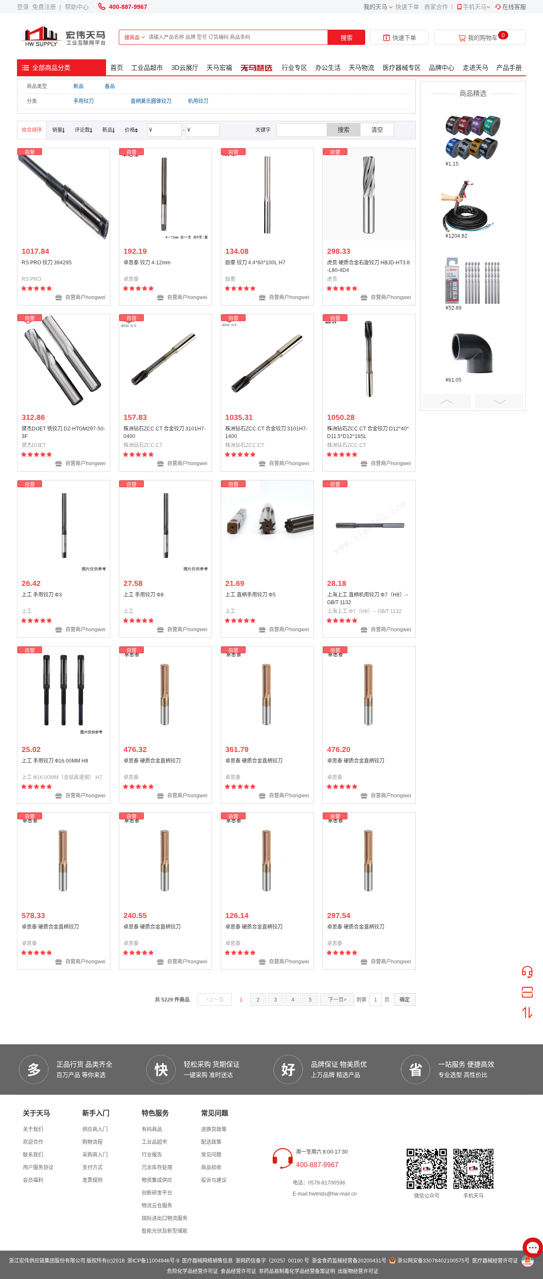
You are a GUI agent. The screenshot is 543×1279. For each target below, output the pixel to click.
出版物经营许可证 (358, 1271)
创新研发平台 (157, 1193)
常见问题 (211, 1155)
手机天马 (475, 6)
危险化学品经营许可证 (192, 1271)
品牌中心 (441, 67)
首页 (116, 67)
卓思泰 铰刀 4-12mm (147, 263)
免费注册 (45, 6)
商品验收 (211, 1168)
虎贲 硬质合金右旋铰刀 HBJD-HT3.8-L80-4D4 (368, 266)
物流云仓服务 (157, 1206)
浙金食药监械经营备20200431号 (349, 1261)
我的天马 (375, 6)
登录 (24, 6)
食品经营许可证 (238, 1271)
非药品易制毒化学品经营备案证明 (297, 1271)
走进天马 (475, 67)
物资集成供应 (157, 1180)
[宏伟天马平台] (63, 36)
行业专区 (294, 67)
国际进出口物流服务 (165, 1218)
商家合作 (436, 6)
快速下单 (407, 6)
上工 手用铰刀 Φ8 (143, 595)
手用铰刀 (83, 101)
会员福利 (33, 1180)
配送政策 (211, 1142)
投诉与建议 (214, 1180)
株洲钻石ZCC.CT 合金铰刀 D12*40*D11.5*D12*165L (368, 432)
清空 (377, 129)
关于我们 (33, 1129)
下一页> (337, 1000)
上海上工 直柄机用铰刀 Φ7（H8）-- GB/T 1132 (367, 598)
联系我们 (33, 1155)
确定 (405, 1000)
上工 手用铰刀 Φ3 (42, 595)
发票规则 (92, 1180)
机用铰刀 (198, 101)
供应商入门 (95, 1129)
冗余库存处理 (157, 1168)
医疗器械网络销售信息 (207, 1261)
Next (499, 401)
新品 (78, 86)
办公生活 (328, 67)
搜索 (347, 37)
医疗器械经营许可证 (495, 1261)
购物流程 (92, 1142)
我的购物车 (483, 38)
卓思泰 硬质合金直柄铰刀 (152, 761)
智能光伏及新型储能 (165, 1231)
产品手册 (509, 67)
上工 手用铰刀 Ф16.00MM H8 (55, 761)
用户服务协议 (38, 1168)
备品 (110, 86)
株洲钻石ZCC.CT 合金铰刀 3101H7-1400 (266, 432)
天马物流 (361, 67)
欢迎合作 (33, 1142)
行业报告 (152, 1155)
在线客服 (514, 6)
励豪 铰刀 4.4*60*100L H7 (255, 263)
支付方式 (92, 1168)
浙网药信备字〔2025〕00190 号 (272, 1261)
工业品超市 (147, 67)
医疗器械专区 (402, 67)
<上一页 (215, 1000)
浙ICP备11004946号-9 (153, 1261)
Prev (447, 401)
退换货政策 (214, 1129)
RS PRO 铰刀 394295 (47, 263)
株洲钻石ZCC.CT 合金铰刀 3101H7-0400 (164, 432)
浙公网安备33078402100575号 (433, 1261)
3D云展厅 (185, 67)
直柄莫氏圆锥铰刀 (151, 101)
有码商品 (152, 1129)
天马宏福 (219, 67)
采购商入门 (95, 1155)
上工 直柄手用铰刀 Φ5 (250, 595)
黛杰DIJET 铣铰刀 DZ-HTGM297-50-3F (63, 432)
